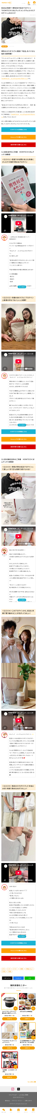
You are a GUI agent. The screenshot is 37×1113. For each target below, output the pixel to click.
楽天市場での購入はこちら (18, 145)
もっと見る (22, 287)
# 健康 (21, 968)
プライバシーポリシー (17, 1100)
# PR (3, 968)
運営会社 (7, 1100)
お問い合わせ (28, 1100)
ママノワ (13, 1103)
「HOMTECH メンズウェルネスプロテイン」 (14, 78)
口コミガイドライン (18, 1097)
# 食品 (9, 971)
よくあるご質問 (23, 1095)
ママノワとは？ (13, 1095)
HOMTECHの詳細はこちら (18, 129)
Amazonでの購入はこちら (19, 137)
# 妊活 (3, 971)
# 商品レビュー (29, 968)
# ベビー (15, 968)
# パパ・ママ (11, 46)
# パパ (8, 968)
